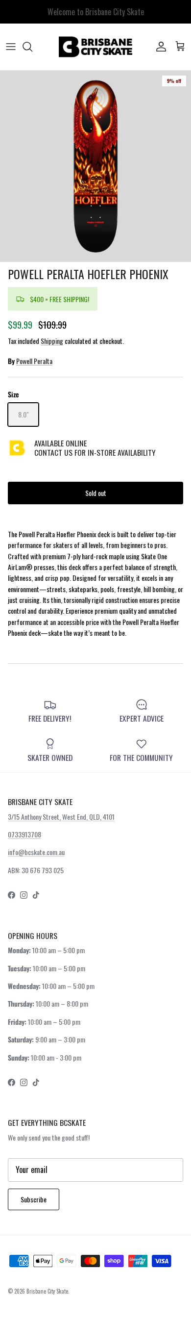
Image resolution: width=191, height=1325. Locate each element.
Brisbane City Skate (47, 1291)
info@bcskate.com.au (36, 852)
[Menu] (11, 46)
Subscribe (34, 1199)
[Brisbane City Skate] (95, 46)
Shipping (52, 341)
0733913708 (24, 834)
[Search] (32, 46)
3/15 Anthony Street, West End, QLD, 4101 (61, 816)
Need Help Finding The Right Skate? (95, 16)
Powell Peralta (34, 361)
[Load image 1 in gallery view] (95, 166)
